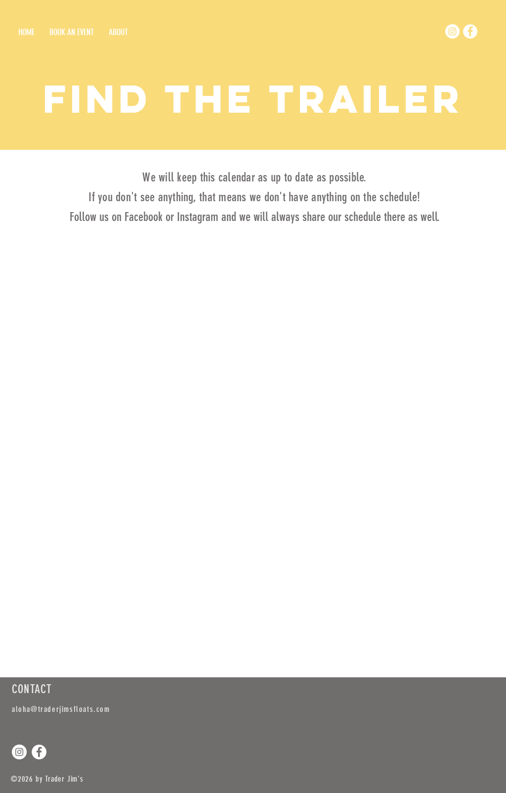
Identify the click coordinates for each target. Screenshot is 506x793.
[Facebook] (470, 31)
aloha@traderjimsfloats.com (61, 709)
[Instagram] (452, 31)
